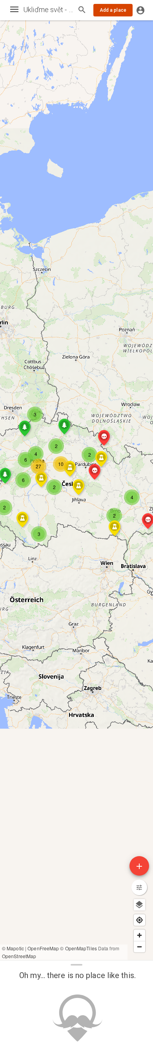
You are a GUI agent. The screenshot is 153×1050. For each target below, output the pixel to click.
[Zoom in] (139, 935)
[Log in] (140, 10)
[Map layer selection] (139, 904)
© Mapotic (13, 948)
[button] (54, 487)
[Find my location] (139, 920)
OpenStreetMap (19, 956)
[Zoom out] (139, 946)
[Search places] (82, 10)
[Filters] (139, 887)
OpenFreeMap (43, 948)
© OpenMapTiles (78, 948)
